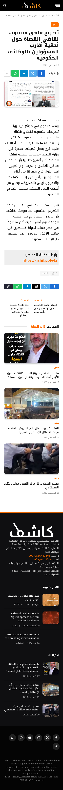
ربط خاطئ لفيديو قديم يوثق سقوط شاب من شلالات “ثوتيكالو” (19, 310)
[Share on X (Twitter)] (33, 73)
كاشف (45, 273)
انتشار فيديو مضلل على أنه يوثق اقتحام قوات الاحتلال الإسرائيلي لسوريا (33, 430)
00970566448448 (39, 555)
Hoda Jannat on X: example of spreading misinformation (22, 636)
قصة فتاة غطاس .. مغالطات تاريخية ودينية (23, 597)
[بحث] (5, 5)
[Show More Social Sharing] (7, 73)
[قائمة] (57, 5)
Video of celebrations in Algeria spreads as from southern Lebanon (25, 617)
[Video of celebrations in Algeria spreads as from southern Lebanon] (51, 617)
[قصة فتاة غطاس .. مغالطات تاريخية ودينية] (51, 600)
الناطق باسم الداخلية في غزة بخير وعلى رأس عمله (45, 308)
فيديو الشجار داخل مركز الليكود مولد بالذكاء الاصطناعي (31, 485)
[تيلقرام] (24, 73)
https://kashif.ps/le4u (40, 260)
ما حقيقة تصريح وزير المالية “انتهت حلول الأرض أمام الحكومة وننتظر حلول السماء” (33, 375)
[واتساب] (15, 73)
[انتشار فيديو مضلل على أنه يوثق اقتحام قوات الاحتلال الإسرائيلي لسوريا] (31, 403)
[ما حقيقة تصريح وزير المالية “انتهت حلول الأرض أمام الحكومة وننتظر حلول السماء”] (31, 348)
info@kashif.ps (42, 559)
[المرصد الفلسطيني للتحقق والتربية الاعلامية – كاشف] (31, 5)
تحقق (54, 24)
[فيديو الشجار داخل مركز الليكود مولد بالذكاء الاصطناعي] (31, 458)
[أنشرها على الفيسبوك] (41, 73)
